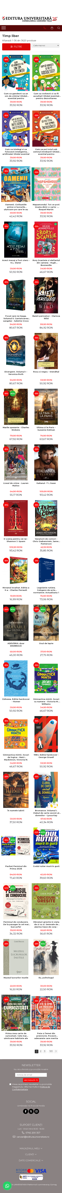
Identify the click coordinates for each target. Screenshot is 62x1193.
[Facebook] (25, 1111)
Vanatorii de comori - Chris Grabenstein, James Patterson (46, 541)
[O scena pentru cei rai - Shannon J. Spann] (15, 518)
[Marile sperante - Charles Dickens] (15, 407)
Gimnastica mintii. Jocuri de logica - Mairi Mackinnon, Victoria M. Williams (16, 757)
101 (51, 1051)
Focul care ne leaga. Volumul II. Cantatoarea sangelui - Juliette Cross (16, 318)
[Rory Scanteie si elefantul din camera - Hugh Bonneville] (46, 240)
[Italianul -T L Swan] (46, 462)
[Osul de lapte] (46, 623)
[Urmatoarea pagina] (56, 1051)
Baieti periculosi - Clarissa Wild (46, 317)
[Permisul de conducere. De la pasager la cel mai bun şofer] (15, 901)
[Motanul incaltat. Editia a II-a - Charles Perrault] (15, 570)
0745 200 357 (32, 1132)
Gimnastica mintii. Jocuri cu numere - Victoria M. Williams (46, 701)
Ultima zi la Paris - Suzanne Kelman (46, 428)
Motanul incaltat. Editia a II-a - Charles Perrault (16, 588)
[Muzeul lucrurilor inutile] (15, 957)
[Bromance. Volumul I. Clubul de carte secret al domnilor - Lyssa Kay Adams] (46, 790)
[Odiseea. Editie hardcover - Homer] (15, 678)
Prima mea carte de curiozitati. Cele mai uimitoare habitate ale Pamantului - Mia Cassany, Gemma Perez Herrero (16, 1035)
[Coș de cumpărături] (52, 28)
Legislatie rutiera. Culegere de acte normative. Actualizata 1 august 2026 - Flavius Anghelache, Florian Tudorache (46, 590)
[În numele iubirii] (15, 790)
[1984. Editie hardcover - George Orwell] (46, 734)
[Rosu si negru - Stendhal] (46, 351)
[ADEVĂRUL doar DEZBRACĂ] (15, 623)
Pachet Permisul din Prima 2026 (16, 867)
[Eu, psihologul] (46, 957)
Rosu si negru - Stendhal (46, 372)
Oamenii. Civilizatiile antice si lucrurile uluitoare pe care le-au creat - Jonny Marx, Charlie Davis (16, 207)
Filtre (17, 46)
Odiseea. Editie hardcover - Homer (16, 700)
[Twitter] (31, 1111)
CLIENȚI (30, 1154)
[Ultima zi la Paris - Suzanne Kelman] (46, 407)
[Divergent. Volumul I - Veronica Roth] (15, 351)
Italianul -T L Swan (46, 483)
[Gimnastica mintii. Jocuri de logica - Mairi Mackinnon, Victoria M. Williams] (15, 734)
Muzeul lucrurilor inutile (16, 977)
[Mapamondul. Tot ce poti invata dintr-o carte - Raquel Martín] (46, 184)
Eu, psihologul (46, 977)
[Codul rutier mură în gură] (46, 846)
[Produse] (3, 29)
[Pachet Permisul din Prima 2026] (15, 845)
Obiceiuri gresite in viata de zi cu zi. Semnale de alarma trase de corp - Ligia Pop (46, 924)
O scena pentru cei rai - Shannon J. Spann (16, 540)
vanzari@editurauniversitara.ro (32, 1136)
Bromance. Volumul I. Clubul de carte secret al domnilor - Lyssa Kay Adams (46, 813)
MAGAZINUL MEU (30, 1148)
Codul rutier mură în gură (46, 866)
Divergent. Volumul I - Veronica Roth (15, 373)
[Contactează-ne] (45, 28)
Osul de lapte (46, 643)
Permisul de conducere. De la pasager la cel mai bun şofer (16, 924)
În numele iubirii (15, 810)
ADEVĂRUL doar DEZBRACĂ (15, 644)
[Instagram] (36, 1111)
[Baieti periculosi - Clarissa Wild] (46, 295)
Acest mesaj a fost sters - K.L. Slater (16, 261)
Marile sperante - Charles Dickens (16, 428)
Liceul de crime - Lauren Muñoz (15, 484)
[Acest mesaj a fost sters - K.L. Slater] (15, 240)
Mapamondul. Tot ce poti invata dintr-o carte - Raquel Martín (46, 207)
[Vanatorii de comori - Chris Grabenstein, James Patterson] (46, 518)
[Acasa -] (30, 19)
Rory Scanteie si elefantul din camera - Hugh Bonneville (46, 262)
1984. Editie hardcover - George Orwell (46, 756)
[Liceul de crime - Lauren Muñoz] (15, 462)
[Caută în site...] (59, 28)
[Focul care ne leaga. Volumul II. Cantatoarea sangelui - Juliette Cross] (15, 295)
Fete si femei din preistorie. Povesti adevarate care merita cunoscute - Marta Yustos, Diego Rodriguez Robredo (46, 1035)
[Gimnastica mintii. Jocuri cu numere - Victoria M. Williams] (46, 678)
